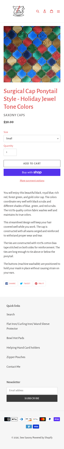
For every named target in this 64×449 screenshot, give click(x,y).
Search (11, 314)
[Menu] (58, 11)
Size (6, 132)
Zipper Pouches (16, 357)
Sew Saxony (26, 437)
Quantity (8, 145)
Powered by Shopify (42, 437)
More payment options (32, 180)
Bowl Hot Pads (15, 338)
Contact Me (13, 366)
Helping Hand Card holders (23, 347)
